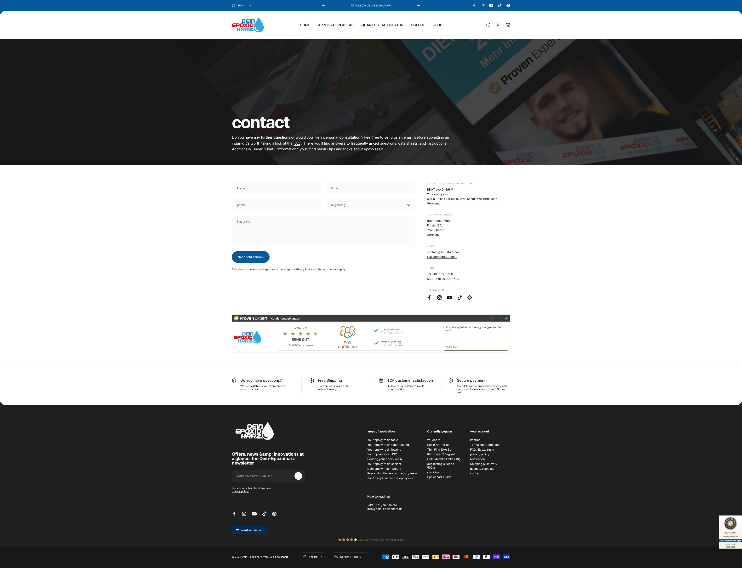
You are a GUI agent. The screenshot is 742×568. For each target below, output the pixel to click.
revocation (477, 459)
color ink (433, 472)
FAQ (297, 143)
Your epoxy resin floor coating (388, 445)
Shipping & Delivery (483, 464)
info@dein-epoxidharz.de (384, 509)
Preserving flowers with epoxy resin (392, 473)
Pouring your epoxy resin (384, 459)
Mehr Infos (497, 318)
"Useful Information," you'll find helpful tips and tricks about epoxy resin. (324, 149)
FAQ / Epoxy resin (482, 449)
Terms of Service (328, 269)
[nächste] (418, 5)
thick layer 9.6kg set (441, 454)
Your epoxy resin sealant (384, 464)
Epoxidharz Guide (439, 477)
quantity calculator (483, 469)
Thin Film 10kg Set (439, 449)
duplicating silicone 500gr (440, 465)
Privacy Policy (304, 269)
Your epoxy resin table (382, 440)
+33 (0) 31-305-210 (440, 274)
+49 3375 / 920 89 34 (382, 505)
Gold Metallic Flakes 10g (443, 459)
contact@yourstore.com (443, 252)
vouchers (433, 440)
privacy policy (479, 454)
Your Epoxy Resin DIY (382, 454)
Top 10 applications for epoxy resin (391, 478)
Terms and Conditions (485, 445)
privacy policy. (240, 491)
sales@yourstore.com (442, 257)
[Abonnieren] (298, 476)
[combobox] (242, 5)
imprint (475, 440)
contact (475, 473)
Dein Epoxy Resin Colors (384, 469)
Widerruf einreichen (249, 530)
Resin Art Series (438, 445)
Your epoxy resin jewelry (384, 449)
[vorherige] (323, 5)
